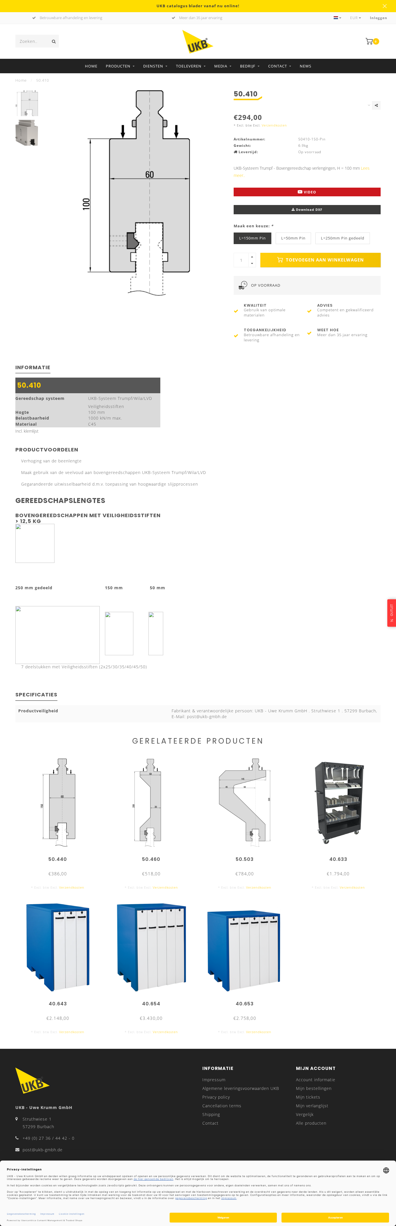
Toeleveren (188, 66)
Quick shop (60, 857)
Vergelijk (305, 1114)
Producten (118, 66)
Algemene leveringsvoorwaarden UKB (240, 1088)
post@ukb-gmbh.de (43, 1149)
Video (309, 192)
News (305, 66)
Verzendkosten (274, 125)
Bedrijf (247, 66)
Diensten (153, 66)
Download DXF (308, 209)
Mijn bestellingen (314, 1088)
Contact (277, 66)
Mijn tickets (308, 1097)
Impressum (214, 1079)
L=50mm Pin (293, 238)
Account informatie (315, 1079)
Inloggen (378, 17)
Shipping (211, 1114)
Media (220, 66)
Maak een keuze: (253, 226)
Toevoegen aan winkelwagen (324, 260)
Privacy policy (216, 1097)
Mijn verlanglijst (312, 1105)
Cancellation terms (221, 1105)
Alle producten (311, 1123)
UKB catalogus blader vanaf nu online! (198, 5)
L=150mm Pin (252, 238)
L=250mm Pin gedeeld (342, 238)
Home (91, 66)
